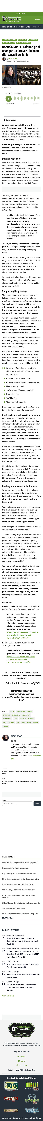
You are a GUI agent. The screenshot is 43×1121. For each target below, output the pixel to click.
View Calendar (8, 995)
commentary (16, 715)
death (15, 719)
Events (9, 27)
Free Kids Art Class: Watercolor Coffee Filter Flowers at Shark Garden (21, 987)
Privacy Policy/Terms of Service (22, 1118)
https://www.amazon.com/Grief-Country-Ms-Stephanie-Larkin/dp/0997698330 (21, 659)
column (29, 711)
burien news (21, 711)
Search (4, 800)
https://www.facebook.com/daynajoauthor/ (23, 698)
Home (4, 27)
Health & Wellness (9, 43)
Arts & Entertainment (10, 40)
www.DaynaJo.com (23, 694)
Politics (21, 27)
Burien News (22, 40)
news (29, 723)
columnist (6, 715)
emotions (31, 719)
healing (11, 723)
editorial (23, 719)
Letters (28, 27)
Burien (12, 711)
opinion (5, 727)
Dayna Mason (12, 59)
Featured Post (32, 40)
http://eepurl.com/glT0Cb (28, 683)
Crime (15, 27)
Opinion (35, 723)
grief (5, 723)
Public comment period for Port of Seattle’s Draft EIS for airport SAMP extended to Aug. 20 (23, 954)
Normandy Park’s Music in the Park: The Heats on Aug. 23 (23, 965)
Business (36, 27)
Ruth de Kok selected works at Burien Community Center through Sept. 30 (22, 941)
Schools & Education (23, 43)
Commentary (26, 715)
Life (18, 723)
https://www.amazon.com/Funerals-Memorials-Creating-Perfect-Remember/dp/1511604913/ (23, 634)
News (23, 723)
